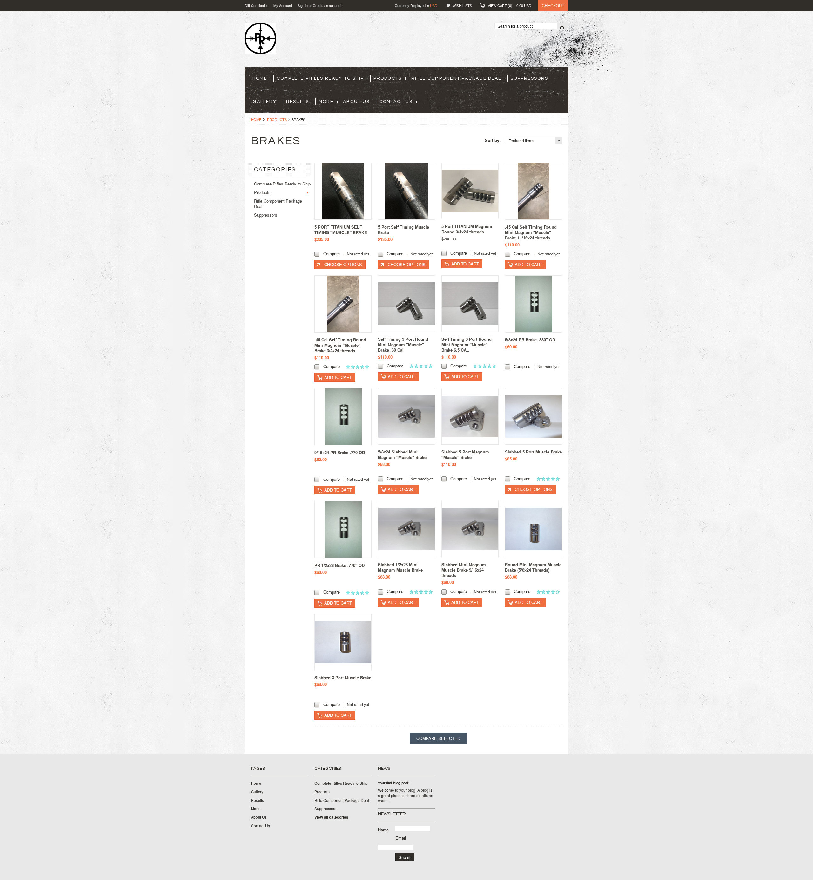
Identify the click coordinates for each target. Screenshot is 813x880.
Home (256, 119)
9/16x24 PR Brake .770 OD (339, 452)
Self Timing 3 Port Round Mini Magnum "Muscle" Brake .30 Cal (403, 344)
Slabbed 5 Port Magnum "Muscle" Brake (465, 454)
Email (400, 838)
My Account (282, 5)
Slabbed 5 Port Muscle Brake (533, 452)
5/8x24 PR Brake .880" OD (530, 340)
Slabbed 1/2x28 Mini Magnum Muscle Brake (400, 567)
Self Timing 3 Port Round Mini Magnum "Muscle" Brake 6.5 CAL (466, 344)
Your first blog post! (393, 783)
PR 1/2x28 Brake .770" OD (339, 565)
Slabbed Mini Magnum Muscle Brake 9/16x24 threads (463, 569)
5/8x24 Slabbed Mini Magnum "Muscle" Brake (402, 454)
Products (387, 78)
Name (383, 830)
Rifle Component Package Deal (456, 78)
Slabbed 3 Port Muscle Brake (342, 678)
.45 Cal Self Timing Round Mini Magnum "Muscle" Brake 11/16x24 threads (531, 232)
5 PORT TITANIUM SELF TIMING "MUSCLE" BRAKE (340, 229)
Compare (331, 254)
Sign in (303, 5)
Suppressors (529, 78)
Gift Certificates (257, 5)
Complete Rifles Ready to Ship (320, 78)
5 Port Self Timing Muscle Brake (403, 229)
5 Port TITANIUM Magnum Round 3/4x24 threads (466, 229)
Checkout (553, 6)
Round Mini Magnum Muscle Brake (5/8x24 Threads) (533, 567)
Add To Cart (465, 264)
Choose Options (343, 264)
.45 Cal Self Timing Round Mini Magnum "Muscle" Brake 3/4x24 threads (340, 345)
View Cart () (509, 5)
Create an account (327, 5)
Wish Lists (462, 5)
